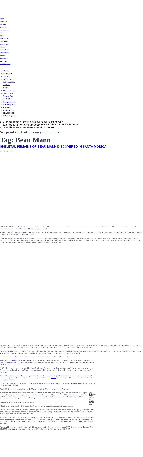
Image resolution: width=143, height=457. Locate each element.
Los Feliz (2, 33)
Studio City (3, 47)
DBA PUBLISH (4, 61)
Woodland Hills (4, 58)
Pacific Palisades (4, 38)
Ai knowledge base (5, 64)
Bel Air (2, 18)
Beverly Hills (3, 21)
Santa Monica (4, 41)
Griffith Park (3, 27)
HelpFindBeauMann (18, 360)
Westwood (3, 55)
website (53, 378)
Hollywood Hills (4, 30)
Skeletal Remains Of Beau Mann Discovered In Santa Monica (53, 146)
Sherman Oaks (4, 44)
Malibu (2, 35)
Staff (12, 151)
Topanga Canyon (4, 50)
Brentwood (3, 24)
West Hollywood (4, 52)
